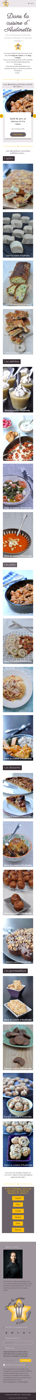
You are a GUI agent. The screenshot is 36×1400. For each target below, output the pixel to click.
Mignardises (23, 1050)
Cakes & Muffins (23, 895)
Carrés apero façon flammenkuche (18, 181)
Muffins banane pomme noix (18, 887)
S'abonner (25, 1360)
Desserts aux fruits (23, 847)
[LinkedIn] (23, 1332)
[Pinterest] (29, 1332)
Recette (18, 194)
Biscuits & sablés (23, 1000)
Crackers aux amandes (18, 993)
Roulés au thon (18, 228)
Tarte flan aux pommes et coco (18, 790)
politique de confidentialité (18, 1382)
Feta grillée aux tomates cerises (18, 431)
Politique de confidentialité (12, 1394)
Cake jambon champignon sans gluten (18, 326)
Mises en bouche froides (18, 237)
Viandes (23, 595)
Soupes (23, 537)
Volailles (24, 645)
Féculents (23, 693)
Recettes (8, 1175)
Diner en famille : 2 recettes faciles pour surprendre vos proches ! (18, 684)
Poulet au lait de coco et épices (18, 732)
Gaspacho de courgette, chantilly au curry (18, 383)
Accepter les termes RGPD (16, 1365)
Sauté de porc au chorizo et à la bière (18, 121)
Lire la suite (18, 134)
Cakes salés (24, 189)
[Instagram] (18, 1332)
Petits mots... (23, 393)
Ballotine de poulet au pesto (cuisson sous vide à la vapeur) (18, 636)
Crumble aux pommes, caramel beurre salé (18, 839)
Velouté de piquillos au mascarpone (18, 529)
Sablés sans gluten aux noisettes (18, 1139)
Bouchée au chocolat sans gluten (18, 1042)
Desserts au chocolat (18, 945)
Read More (18, 803)
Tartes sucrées (24, 798)
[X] (6, 1332)
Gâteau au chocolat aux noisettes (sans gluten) (18, 934)
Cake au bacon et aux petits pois (18, 278)
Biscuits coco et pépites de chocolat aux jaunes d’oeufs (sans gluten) (18, 1090)
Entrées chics (13, 393)
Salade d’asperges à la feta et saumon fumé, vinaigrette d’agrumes (18, 481)
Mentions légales (26, 1394)
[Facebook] (12, 1332)
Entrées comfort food (18, 442)
